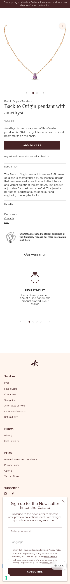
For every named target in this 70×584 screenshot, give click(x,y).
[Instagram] (5, 493)
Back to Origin (12, 101)
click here (25, 240)
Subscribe (35, 571)
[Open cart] (65, 13)
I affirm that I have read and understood (36, 550)
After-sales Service (14, 405)
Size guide (10, 400)
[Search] (58, 13)
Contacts (9, 218)
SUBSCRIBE (11, 488)
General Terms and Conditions (20, 459)
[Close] (63, 501)
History (8, 435)
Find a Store (10, 388)
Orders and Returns (14, 411)
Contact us (10, 394)
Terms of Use (11, 476)
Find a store (10, 214)
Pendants (27, 101)
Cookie (8, 470)
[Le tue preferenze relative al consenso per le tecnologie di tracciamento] (6, 577)
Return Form (11, 417)
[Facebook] (13, 493)
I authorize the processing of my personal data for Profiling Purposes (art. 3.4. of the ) (34, 561)
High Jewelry (11, 441)
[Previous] (26, 93)
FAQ (6, 222)
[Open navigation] (5, 12)
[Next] (43, 93)
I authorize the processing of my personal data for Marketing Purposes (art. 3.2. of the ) (34, 554)
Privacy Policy (54, 550)
